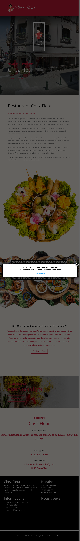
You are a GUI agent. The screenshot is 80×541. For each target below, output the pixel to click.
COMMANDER (40, 274)
